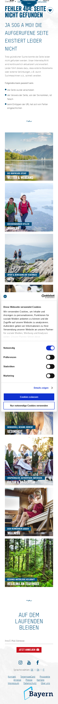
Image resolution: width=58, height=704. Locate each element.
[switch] (50, 357)
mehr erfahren (29, 156)
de (32, 669)
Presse (29, 680)
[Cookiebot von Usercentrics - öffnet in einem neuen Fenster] (42, 296)
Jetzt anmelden (27, 649)
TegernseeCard (27, 676)
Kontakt (12, 676)
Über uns (45, 683)
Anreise (17, 680)
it (43, 669)
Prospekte (45, 676)
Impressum (13, 683)
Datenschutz (29, 683)
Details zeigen (41, 388)
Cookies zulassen (29, 397)
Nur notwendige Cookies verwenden (29, 405)
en (38, 669)
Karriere (40, 680)
